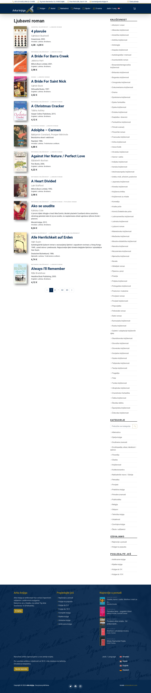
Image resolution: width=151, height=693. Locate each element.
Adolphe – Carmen (46, 130)
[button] (135, 8)
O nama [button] (18, 611)
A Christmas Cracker (47, 106)
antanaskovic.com (130, 685)
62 (62, 290)
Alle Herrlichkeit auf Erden (52, 237)
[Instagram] (80, 686)
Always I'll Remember (48, 269)
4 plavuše (38, 31)
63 (67, 290)
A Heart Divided (43, 181)
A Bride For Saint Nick (48, 81)
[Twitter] (70, 686)
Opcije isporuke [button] (21, 669)
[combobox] (121, 426)
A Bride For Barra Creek (50, 56)
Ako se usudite (43, 206)
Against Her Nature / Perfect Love (58, 156)
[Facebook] (75, 686)
